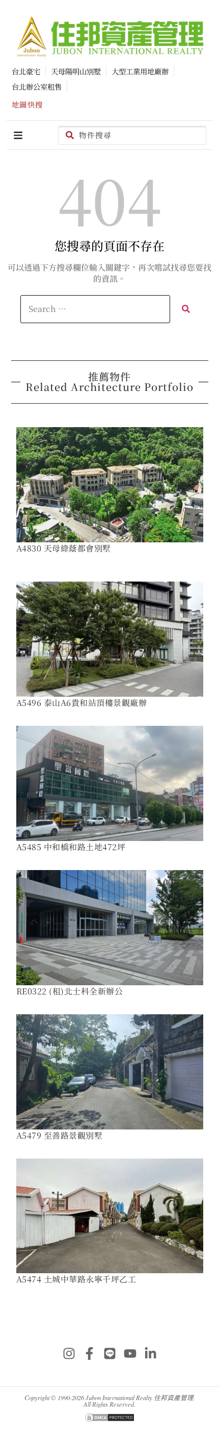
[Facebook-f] (89, 1353)
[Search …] (95, 309)
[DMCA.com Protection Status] (109, 1419)
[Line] (109, 1353)
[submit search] (186, 309)
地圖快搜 (27, 104)
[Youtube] (130, 1353)
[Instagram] (69, 1353)
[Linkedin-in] (150, 1353)
